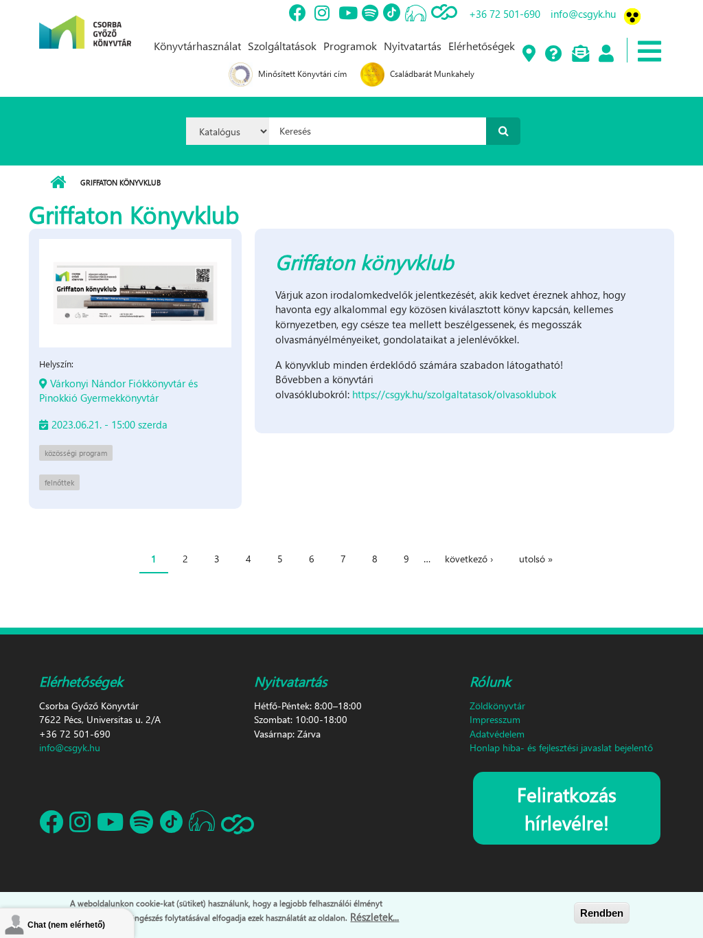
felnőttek (59, 482)
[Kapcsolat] (579, 54)
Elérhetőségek (481, 45)
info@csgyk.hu (583, 14)
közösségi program (76, 452)
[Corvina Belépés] (605, 54)
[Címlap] (85, 23)
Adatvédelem (497, 733)
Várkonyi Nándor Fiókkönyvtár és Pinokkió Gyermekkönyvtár (118, 390)
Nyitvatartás (412, 45)
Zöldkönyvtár (497, 705)
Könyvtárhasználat (197, 45)
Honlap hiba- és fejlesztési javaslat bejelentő (561, 747)
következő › (469, 558)
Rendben (601, 913)
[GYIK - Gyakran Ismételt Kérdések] (553, 54)
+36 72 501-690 (504, 14)
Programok (350, 45)
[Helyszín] (528, 54)
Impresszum (495, 719)
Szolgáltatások (282, 45)
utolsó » (536, 558)
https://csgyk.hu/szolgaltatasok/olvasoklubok (454, 394)
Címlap (58, 182)
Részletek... (374, 917)
